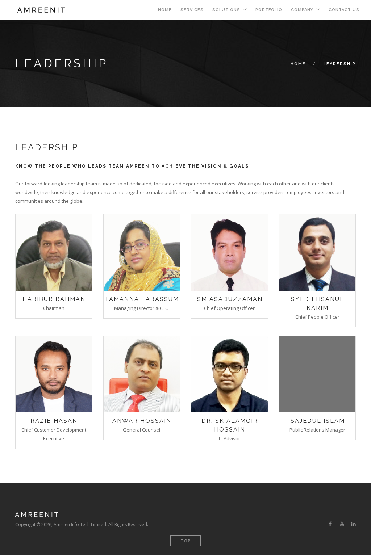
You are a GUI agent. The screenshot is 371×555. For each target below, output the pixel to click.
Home (165, 10)
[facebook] (330, 524)
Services (192, 10)
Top (185, 541)
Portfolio (268, 10)
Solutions (226, 10)
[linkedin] (353, 524)
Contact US (344, 10)
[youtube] (341, 524)
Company (302, 10)
